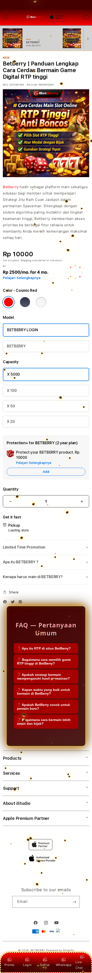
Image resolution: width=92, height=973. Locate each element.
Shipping (26, 260)
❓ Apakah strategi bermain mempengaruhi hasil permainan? (43, 676)
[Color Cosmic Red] (8, 302)
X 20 (11, 421)
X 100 (12, 390)
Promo (9, 965)
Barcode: (32, 84)
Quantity (10, 489)
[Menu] (5, 17)
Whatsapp (64, 965)
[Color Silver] (41, 302)
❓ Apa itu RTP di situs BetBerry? (44, 648)
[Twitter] (14, 602)
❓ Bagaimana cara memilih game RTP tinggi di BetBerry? (44, 661)
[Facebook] (6, 602)
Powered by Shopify (60, 950)
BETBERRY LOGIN (22, 330)
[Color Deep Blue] (25, 302)
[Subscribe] (74, 902)
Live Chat (79, 964)
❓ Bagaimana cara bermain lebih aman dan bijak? (44, 721)
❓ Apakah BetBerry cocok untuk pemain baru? (43, 706)
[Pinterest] (21, 602)
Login (27, 965)
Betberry (11, 187)
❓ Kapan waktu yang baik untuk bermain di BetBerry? (43, 691)
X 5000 (13, 374)
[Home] (35, 17)
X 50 (11, 406)
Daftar (45, 965)
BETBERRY (16, 346)
